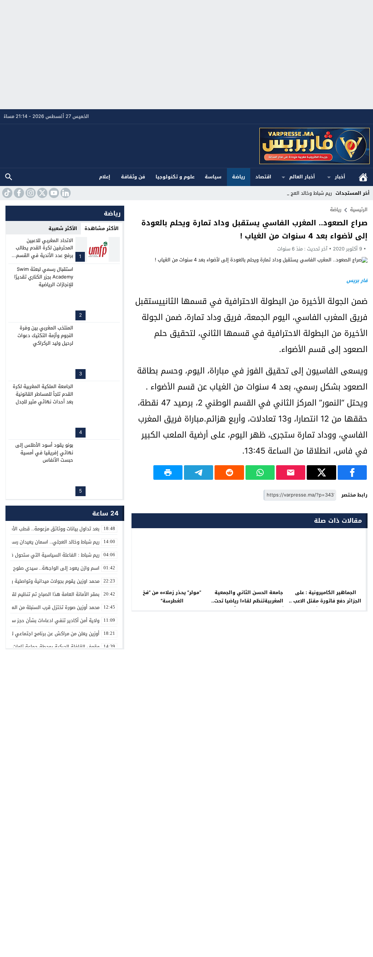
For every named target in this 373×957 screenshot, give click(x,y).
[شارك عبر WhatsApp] (260, 472)
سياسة (213, 176)
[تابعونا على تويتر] (41, 193)
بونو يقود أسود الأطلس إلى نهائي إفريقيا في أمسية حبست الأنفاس (44, 452)
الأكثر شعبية (62, 228)
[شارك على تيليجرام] (198, 472)
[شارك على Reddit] (229, 472)
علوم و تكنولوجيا (175, 176)
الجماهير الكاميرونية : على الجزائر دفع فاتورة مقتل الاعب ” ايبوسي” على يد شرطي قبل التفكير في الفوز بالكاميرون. (325, 605)
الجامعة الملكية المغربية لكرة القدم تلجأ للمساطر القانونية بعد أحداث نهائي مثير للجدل (43, 394)
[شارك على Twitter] (321, 472)
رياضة (238, 176)
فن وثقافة (133, 176)
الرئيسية (363, 177)
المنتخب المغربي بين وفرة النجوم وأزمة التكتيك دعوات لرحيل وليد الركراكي (45, 335)
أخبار (340, 176)
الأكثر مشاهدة (102, 228)
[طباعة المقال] (168, 472)
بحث (8, 177)
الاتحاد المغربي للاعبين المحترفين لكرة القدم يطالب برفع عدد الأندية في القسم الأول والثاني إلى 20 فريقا (44, 252)
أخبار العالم (302, 176)
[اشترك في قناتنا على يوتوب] (53, 193)
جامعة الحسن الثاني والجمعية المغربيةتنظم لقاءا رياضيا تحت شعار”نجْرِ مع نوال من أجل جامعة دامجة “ (248, 605)
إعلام (104, 176)
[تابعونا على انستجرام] (30, 193)
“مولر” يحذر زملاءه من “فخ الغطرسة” (172, 596)
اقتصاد (263, 176)
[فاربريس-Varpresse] (187, 146)
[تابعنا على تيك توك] (6, 193)
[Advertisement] (186, 55)
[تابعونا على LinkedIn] (65, 193)
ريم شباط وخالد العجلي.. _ (305, 193)
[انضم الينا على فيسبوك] (18, 193)
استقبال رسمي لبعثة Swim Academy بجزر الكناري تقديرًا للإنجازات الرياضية (43, 277)
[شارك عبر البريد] (290, 472)
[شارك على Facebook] (352, 472)
